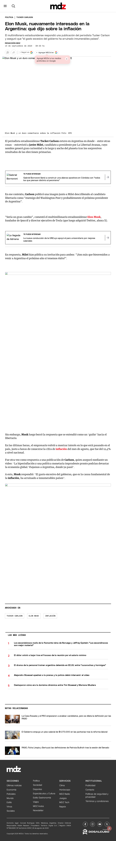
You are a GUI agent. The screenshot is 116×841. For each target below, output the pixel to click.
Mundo (10, 798)
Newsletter (38, 810)
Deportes (37, 789)
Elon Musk (34, 616)
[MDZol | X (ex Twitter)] (107, 824)
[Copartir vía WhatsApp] (7, 52)
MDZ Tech (64, 802)
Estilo (9, 802)
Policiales (11, 794)
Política (9, 17)
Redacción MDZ (12, 43)
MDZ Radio (64, 794)
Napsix (62, 806)
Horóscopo (64, 789)
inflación (61, 449)
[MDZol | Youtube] (99, 824)
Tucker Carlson (14, 616)
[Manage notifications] (109, 828)
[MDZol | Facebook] (85, 824)
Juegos (63, 798)
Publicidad (90, 785)
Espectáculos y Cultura (44, 793)
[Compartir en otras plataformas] (13, 52)
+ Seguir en (24, 52)
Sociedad (37, 785)
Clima (62, 785)
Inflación (50, 616)
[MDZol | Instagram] (92, 824)
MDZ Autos (38, 806)
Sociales (11, 811)
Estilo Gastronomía (42, 797)
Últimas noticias (14, 785)
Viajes (36, 802)
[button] (5, 6)
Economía (11, 789)
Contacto (89, 789)
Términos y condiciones (97, 801)
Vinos (9, 806)
